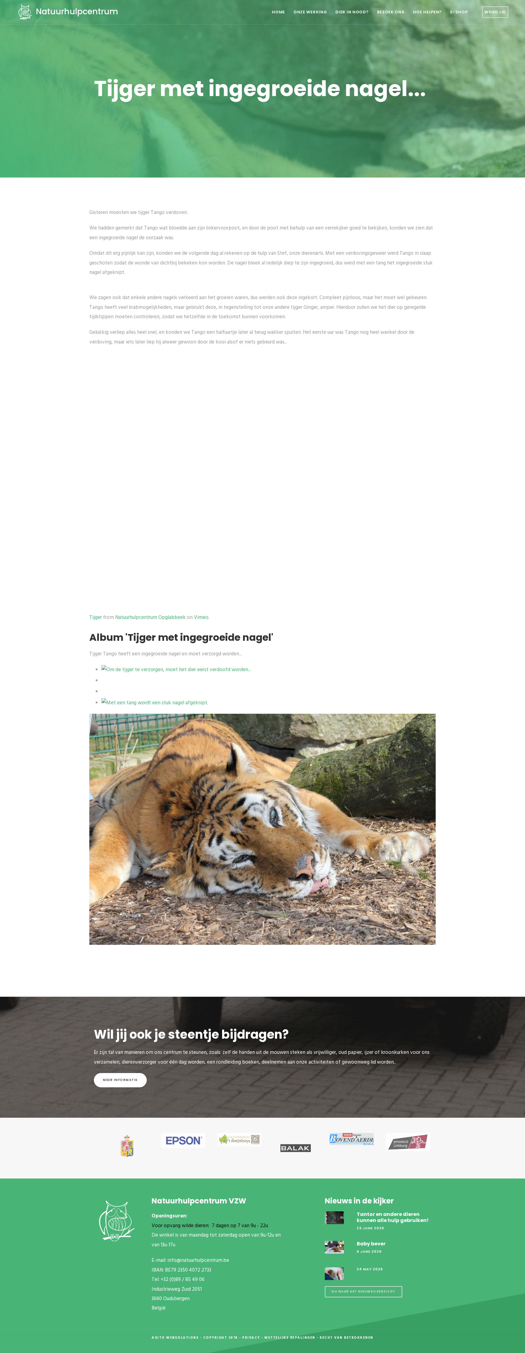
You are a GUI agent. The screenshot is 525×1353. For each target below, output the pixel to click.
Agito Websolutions (175, 1338)
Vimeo (201, 617)
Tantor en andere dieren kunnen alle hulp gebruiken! (393, 1217)
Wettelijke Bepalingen (289, 1338)
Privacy (251, 1338)
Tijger (95, 617)
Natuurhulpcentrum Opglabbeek (150, 617)
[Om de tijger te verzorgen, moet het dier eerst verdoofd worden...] (176, 670)
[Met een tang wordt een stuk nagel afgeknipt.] (154, 703)
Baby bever (371, 1243)
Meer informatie (120, 1080)
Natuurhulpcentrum (76, 11)
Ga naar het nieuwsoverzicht (363, 1291)
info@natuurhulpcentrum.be (198, 1260)
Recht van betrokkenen (346, 1338)
